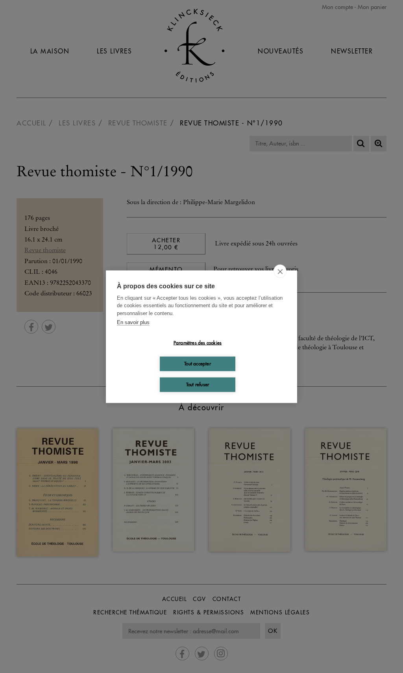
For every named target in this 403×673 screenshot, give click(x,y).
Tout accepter (197, 364)
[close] (280, 271)
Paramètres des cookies (198, 343)
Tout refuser (197, 384)
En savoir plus (133, 322)
